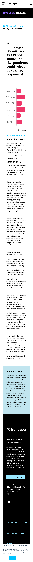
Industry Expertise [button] (15, 533)
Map (7, 494)
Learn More (11, 547)
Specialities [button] (11, 523)
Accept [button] (12, 558)
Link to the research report (15, 136)
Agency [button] (10, 543)
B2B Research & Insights (13, 26)
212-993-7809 (13, 492)
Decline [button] (20, 558)
